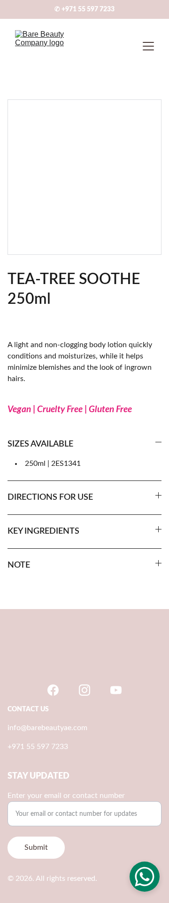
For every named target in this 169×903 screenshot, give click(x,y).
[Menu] (148, 46)
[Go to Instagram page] (84, 690)
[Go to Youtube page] (116, 690)
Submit (36, 847)
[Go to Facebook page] (53, 690)
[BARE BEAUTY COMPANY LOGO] (84, 656)
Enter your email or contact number (66, 795)
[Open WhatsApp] (145, 877)
